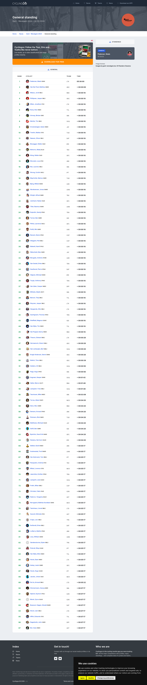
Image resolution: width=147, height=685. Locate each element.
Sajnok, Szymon (35, 594)
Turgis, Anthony (35, 280)
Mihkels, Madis (35, 292)
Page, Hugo (34, 371)
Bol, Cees (33, 628)
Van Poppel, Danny (36, 332)
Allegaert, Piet (35, 241)
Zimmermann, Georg (37, 588)
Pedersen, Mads (35, 81)
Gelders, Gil (34, 366)
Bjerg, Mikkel (34, 184)
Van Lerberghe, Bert (37, 349)
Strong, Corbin (35, 172)
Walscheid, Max (35, 252)
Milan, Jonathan (35, 104)
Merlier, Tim (34, 121)
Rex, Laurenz (34, 167)
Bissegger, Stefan (36, 144)
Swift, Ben (33, 428)
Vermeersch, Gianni (37, 343)
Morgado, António (36, 258)
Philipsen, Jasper (36, 98)
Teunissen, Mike (35, 394)
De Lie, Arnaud (35, 582)
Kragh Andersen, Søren (38, 354)
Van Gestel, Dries (36, 263)
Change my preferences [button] (105, 678)
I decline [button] (91, 678)
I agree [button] (82, 678)
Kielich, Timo (34, 360)
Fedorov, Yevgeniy (36, 497)
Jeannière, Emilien (36, 474)
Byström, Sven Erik (36, 434)
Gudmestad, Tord (36, 451)
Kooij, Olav (33, 110)
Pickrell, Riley (34, 548)
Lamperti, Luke (35, 480)
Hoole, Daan (34, 559)
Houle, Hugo (34, 571)
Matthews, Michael (36, 423)
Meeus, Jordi (34, 92)
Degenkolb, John (36, 622)
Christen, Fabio (35, 491)
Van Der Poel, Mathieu (37, 87)
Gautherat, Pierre (36, 269)
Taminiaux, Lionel (36, 508)
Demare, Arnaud (35, 411)
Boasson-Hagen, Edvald (38, 605)
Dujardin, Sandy (35, 212)
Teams (18, 657)
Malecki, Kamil (35, 246)
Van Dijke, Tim (35, 326)
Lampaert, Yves (35, 389)
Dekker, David (35, 445)
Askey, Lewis (34, 565)
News (18, 661)
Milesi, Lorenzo (35, 468)
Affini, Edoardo (35, 616)
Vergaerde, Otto (35, 309)
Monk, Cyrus (34, 599)
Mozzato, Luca (35, 161)
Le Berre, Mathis (35, 531)
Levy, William (34, 537)
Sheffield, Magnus (36, 320)
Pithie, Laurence (35, 223)
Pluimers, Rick (35, 417)
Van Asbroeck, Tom (36, 457)
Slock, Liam (34, 611)
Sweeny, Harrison (36, 440)
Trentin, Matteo (35, 132)
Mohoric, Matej (35, 149)
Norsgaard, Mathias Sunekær (40, 502)
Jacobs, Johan (35, 576)
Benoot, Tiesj (34, 297)
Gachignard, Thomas (37, 315)
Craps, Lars (34, 519)
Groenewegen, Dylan (37, 127)
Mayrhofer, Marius (36, 178)
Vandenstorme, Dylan (37, 542)
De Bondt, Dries (35, 525)
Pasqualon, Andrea (36, 463)
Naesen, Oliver (35, 138)
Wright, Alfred (35, 195)
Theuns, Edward (35, 337)
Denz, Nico (34, 406)
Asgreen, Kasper (36, 377)
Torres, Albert (35, 400)
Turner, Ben (34, 218)
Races (21, 34)
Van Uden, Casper (36, 286)
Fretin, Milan (34, 485)
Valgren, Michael (36, 275)
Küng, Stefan (34, 155)
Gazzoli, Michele (36, 514)
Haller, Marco (34, 383)
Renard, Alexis (35, 235)
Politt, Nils (33, 229)
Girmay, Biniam (35, 115)
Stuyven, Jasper (35, 303)
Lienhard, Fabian (36, 201)
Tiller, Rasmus (35, 206)
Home (14, 34)
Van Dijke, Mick (35, 554)
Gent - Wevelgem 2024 (34, 34)
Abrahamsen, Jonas (37, 189)
